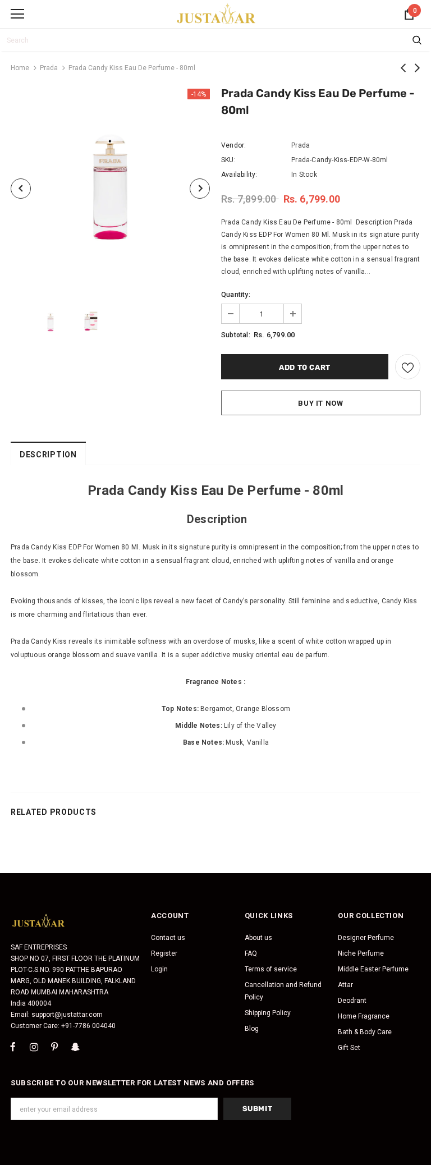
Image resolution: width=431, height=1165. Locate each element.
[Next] (200, 188)
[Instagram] (34, 1047)
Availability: (239, 174)
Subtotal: (235, 335)
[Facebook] (13, 1047)
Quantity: (235, 295)
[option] (110, 188)
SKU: (228, 160)
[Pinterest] (54, 1047)
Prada (49, 68)
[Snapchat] (75, 1047)
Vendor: (233, 145)
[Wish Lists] (407, 366)
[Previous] (21, 188)
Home (20, 68)
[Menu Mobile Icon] (17, 14)
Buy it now (320, 403)
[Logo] (217, 13)
